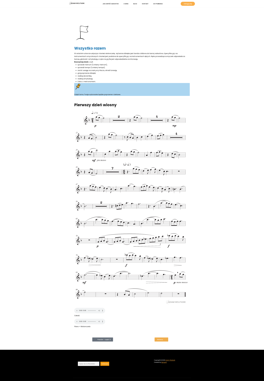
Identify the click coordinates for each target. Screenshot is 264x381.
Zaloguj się (188, 4)
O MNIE (126, 4)
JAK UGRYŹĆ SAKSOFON (111, 4)
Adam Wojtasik (170, 360)
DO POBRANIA (158, 4)
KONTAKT (145, 4)
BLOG (135, 4)
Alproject (164, 362)
